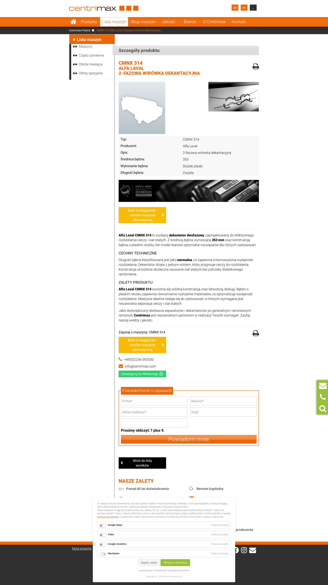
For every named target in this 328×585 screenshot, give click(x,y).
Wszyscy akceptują (175, 562)
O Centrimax (214, 21)
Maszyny (85, 46)
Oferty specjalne (91, 73)
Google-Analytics (117, 543)
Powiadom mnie (188, 439)
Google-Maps (115, 525)
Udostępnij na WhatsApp (139, 374)
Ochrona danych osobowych (170, 576)
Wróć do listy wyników (142, 463)
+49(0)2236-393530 (139, 359)
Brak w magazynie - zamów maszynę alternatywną (142, 215)
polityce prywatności (108, 516)
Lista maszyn (114, 21)
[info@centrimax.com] (252, 550)
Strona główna (73, 22)
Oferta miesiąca (90, 64)
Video (111, 534)
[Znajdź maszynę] (322, 408)
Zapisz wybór (149, 562)
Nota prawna (81, 548)
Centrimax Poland (79, 30)
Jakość (168, 21)
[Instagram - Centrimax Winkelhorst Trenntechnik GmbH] (244, 550)
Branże (190, 21)
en (244, 7)
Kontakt (239, 21)
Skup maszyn (143, 21)
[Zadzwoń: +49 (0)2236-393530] (323, 397)
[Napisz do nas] (323, 385)
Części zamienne (91, 55)
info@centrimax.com (140, 366)
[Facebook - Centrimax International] (236, 550)
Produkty (89, 21)
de (235, 7)
